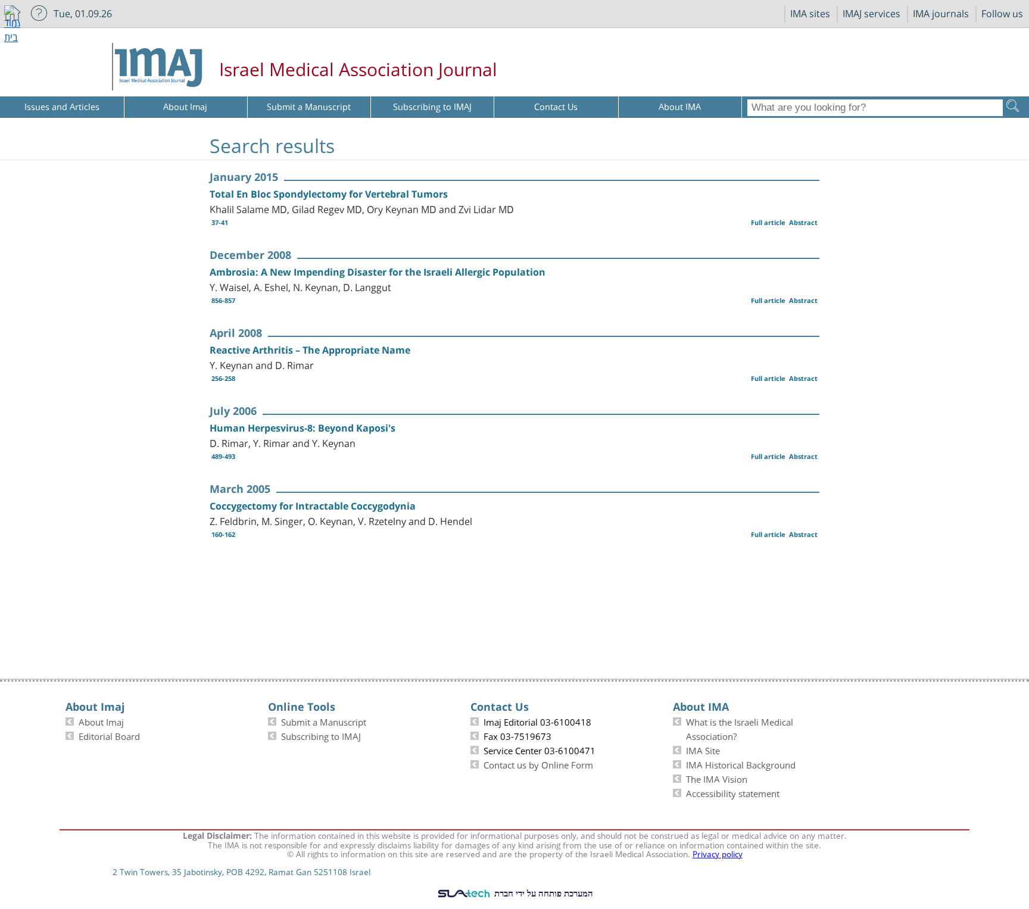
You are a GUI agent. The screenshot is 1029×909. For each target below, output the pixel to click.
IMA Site (703, 749)
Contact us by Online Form (538, 764)
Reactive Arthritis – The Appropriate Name (310, 350)
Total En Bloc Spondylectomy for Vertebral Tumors (329, 194)
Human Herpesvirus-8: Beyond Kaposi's (302, 428)
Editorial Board (109, 735)
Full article (768, 222)
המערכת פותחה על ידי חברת (542, 893)
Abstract (803, 222)
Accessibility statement (732, 792)
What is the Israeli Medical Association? (739, 728)
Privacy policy (718, 853)
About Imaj (101, 721)
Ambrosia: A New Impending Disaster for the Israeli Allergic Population (377, 272)
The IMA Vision (716, 778)
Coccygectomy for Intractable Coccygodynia (313, 506)
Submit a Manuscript (323, 721)
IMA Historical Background (741, 764)
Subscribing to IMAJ (321, 735)
